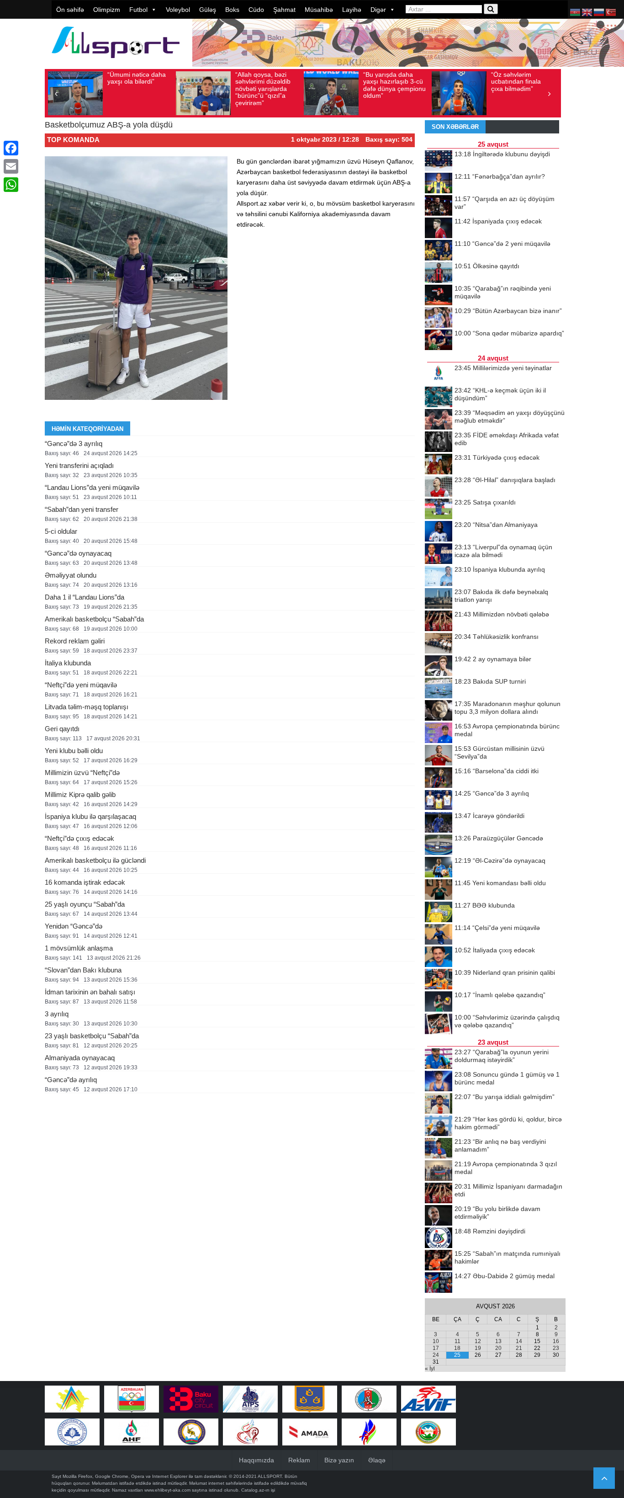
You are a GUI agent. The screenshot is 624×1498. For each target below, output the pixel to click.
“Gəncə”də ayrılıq (71, 1080)
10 (436, 1341)
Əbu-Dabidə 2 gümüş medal (505, 1276)
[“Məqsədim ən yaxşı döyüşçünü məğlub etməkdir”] (438, 420)
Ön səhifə (70, 9)
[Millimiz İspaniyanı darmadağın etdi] (438, 1194)
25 (457, 1355)
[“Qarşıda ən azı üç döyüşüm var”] (438, 206)
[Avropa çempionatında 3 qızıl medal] (438, 1171)
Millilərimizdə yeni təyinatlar (503, 368)
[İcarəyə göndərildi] (438, 823)
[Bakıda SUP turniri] (438, 689)
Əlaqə (377, 1460)
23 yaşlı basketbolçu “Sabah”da (92, 1036)
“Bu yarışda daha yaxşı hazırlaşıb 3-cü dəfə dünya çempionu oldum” (394, 85)
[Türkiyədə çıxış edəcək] (438, 465)
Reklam (299, 1460)
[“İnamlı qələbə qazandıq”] (438, 1002)
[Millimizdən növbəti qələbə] (438, 621)
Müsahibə (319, 9)
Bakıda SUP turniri (490, 681)
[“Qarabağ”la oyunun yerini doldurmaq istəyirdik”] (438, 1059)
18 (457, 1348)
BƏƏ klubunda (485, 905)
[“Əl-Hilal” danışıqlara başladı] (438, 487)
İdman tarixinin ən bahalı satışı (90, 992)
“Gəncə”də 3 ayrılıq (73, 443)
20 (498, 1348)
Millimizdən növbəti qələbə (502, 614)
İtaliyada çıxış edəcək (495, 950)
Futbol (138, 9)
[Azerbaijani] (576, 12)
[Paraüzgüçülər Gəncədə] (438, 845)
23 (556, 1348)
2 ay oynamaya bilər (493, 659)
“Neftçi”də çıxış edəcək (79, 838)
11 (457, 1341)
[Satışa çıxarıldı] (438, 510)
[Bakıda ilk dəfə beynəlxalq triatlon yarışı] (438, 599)
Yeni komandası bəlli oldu (500, 883)
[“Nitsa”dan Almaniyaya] (438, 532)
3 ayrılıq (57, 1014)
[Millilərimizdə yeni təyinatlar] (438, 375)
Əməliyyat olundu (70, 575)
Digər (378, 9)
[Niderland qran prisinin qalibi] (438, 980)
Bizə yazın (339, 1460)
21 (519, 1348)
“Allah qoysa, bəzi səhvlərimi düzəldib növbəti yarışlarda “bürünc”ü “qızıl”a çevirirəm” (263, 88)
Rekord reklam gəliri (75, 641)
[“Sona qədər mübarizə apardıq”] (438, 340)
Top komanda (73, 139)
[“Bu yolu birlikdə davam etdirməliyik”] (438, 1216)
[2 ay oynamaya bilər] (438, 666)
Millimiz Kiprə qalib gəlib (80, 794)
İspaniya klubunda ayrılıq (500, 569)
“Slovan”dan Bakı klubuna (83, 970)
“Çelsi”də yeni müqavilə (497, 927)
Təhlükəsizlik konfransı (497, 636)
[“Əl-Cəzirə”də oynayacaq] (438, 868)
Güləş (207, 9)
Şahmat (284, 9)
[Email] (11, 166)
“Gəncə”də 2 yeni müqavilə (502, 243)
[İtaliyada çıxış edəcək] (438, 957)
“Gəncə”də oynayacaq (78, 553)
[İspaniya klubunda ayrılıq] (438, 577)
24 (436, 1355)
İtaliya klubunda (68, 663)
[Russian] (599, 12)
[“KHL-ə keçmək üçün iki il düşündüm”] (438, 398)
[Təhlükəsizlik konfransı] (438, 644)
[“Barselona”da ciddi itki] (438, 778)
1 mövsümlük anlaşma (79, 948)
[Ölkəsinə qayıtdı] (438, 273)
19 (478, 1348)
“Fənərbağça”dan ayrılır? (500, 176)
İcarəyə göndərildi (489, 815)
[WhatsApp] (11, 184)
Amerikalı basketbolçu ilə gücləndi (95, 860)
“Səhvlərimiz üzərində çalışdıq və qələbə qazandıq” (507, 1021)
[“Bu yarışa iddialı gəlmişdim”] (438, 1104)
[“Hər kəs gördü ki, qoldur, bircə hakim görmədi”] (438, 1126)
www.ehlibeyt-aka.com (167, 1490)
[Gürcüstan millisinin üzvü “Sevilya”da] (438, 756)
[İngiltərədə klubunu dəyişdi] (438, 161)
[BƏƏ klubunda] (438, 913)
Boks (232, 9)
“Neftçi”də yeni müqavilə (81, 685)
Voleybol (178, 9)
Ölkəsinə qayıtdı (487, 266)
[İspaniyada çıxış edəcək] (438, 228)
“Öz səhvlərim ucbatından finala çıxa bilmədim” (516, 81)
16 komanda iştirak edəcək (85, 882)
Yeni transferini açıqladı (79, 465)
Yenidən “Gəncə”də (73, 926)
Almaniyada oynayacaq (80, 1058)
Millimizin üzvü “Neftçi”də (82, 772)
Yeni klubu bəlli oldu (74, 750)
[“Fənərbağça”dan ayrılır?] (438, 184)
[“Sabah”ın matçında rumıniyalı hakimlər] (438, 1261)
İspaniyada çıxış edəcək (498, 221)
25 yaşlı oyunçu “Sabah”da (85, 904)
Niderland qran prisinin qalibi (505, 972)
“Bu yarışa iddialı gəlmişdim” (505, 1096)
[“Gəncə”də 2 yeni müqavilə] (438, 251)
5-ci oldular (61, 531)
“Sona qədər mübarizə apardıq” (509, 333)
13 (498, 1341)
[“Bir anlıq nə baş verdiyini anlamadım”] (438, 1149)
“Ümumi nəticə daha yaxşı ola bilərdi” (136, 78)
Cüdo (256, 9)
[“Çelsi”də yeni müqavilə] (438, 935)
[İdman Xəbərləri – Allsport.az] (116, 62)
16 (556, 1341)
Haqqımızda (256, 1460)
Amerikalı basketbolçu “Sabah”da (94, 619)
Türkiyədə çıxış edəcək (497, 457)
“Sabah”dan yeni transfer (81, 509)
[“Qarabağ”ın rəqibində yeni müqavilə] (438, 296)
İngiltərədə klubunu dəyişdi (502, 154)
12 (478, 1341)
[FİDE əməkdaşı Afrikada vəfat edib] (438, 442)
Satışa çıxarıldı (485, 502)
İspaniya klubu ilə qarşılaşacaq (90, 816)
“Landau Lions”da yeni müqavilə (92, 487)
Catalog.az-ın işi (258, 1490)
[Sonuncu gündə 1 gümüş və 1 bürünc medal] (438, 1082)
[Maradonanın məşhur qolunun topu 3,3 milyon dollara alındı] (438, 711)
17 (436, 1348)
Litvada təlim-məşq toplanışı (86, 707)
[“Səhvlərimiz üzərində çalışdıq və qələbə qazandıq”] (438, 1025)
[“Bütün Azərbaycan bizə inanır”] (438, 318)
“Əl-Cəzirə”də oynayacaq (500, 860)
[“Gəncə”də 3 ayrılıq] (438, 801)
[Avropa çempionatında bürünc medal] (438, 733)
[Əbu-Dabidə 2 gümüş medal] (438, 1283)
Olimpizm (106, 9)
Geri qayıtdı (62, 729)
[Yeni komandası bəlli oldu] (438, 890)
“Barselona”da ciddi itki (497, 771)
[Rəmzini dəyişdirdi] (438, 1238)
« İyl (430, 1368)
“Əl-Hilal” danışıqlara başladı (505, 479)
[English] (587, 12)
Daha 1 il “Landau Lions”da (84, 597)
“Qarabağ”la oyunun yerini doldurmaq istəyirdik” (502, 1055)
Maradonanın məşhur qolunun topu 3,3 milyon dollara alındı (508, 707)
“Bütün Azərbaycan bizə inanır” (508, 310)
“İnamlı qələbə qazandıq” (500, 995)
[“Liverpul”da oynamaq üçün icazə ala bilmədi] (438, 554)
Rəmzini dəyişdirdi (490, 1231)
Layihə (351, 9)
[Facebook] (11, 148)
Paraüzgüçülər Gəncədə (499, 838)
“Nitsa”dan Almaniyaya (496, 524)
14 (519, 1341)
